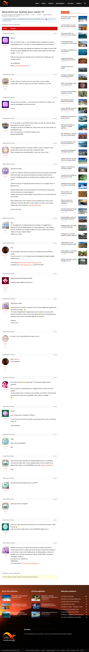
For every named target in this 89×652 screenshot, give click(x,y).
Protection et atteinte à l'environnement (72, 614)
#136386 (55, 118)
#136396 (55, 406)
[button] (85, 3)
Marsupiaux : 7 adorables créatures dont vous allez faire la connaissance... (50, 597)
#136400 (55, 478)
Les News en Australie (67, 596)
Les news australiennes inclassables (71, 617)
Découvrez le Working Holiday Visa (70, 599)
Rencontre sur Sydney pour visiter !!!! (23, 11)
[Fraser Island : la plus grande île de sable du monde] (82, 19)
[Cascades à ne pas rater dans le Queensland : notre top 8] (82, 94)
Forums (33, 14)
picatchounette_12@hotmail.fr (30, 563)
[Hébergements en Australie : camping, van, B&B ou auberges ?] (82, 236)
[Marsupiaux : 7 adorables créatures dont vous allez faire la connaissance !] (35, 598)
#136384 (55, 74)
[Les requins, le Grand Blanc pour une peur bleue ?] (82, 52)
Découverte (60, 3)
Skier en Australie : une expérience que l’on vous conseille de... (67, 202)
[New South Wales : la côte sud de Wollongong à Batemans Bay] (82, 219)
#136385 (55, 97)
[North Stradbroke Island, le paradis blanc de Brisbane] (82, 102)
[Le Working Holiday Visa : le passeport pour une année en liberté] (35, 606)
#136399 (55, 456)
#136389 (55, 218)
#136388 (55, 164)
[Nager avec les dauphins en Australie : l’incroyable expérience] (82, 127)
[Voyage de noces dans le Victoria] (82, 69)
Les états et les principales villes (70, 609)
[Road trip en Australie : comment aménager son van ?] (82, 262)
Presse (68, 650)
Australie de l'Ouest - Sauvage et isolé (71, 607)
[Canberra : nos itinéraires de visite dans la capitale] (82, 169)
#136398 (55, 499)
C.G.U (58, 650)
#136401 (55, 520)
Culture (70, 3)
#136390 (55, 273)
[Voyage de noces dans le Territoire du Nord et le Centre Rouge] (82, 61)
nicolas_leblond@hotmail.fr (21, 65)
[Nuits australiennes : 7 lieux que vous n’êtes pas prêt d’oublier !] (82, 136)
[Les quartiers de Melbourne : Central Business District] (82, 77)
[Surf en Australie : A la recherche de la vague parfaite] (82, 194)
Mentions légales (51, 650)
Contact (63, 650)
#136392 (55, 298)
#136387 (55, 143)
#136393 (55, 331)
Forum (78, 3)
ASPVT (82, 650)
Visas (43, 3)
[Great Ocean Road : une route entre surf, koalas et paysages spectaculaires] (82, 27)
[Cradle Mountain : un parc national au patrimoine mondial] (82, 245)
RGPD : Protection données (32, 650)
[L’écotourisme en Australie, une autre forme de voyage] (82, 177)
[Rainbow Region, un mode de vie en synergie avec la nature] (82, 253)
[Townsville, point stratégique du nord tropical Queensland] (82, 152)
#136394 (55, 354)
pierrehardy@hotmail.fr (34, 205)
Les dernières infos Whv (67, 604)
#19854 (55, 33)
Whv (37, 3)
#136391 (55, 243)
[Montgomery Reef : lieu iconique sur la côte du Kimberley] (82, 228)
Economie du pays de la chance (70, 612)
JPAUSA (73, 650)
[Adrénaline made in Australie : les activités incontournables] (82, 186)
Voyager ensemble (47, 14)
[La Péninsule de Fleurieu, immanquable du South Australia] (82, 44)
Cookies (43, 650)
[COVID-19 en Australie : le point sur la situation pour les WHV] (82, 85)
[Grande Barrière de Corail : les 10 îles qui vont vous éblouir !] (82, 119)
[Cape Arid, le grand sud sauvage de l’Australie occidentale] (82, 211)
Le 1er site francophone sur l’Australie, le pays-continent (15, 14)
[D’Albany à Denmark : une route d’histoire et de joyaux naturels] (82, 161)
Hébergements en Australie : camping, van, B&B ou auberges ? (68, 235)
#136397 (55, 434)
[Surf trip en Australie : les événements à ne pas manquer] (82, 36)
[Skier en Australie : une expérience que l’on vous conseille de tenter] (82, 202)
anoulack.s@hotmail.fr (46, 465)
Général (39, 14)
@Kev (16, 359)
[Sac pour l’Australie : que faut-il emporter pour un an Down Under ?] (82, 110)
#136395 (55, 377)
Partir (50, 3)
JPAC (78, 650)
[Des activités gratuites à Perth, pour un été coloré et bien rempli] (82, 144)
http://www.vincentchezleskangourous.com (29, 262)
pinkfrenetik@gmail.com (26, 264)
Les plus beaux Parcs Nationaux (70, 601)
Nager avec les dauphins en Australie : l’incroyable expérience (67, 126)
